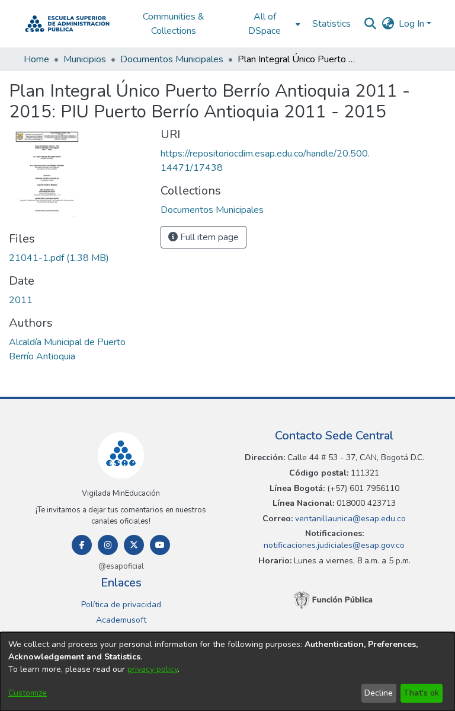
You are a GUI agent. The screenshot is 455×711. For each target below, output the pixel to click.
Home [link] (36, 59)
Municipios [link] (84, 59)
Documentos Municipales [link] (171, 59)
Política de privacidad (121, 604)
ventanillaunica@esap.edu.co (349, 518)
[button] (67, 24)
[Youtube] (160, 545)
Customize (27, 693)
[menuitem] (268, 23)
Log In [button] (413, 23)
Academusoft (121, 620)
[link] (59, 257)
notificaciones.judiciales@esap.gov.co (334, 545)
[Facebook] (82, 545)
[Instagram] (108, 545)
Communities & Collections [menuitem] (173, 23)
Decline (378, 693)
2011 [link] (21, 300)
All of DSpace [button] (264, 23)
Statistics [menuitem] (331, 23)
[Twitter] (134, 545)
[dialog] (227, 671)
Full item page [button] (208, 237)
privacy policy (152, 669)
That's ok (421, 693)
